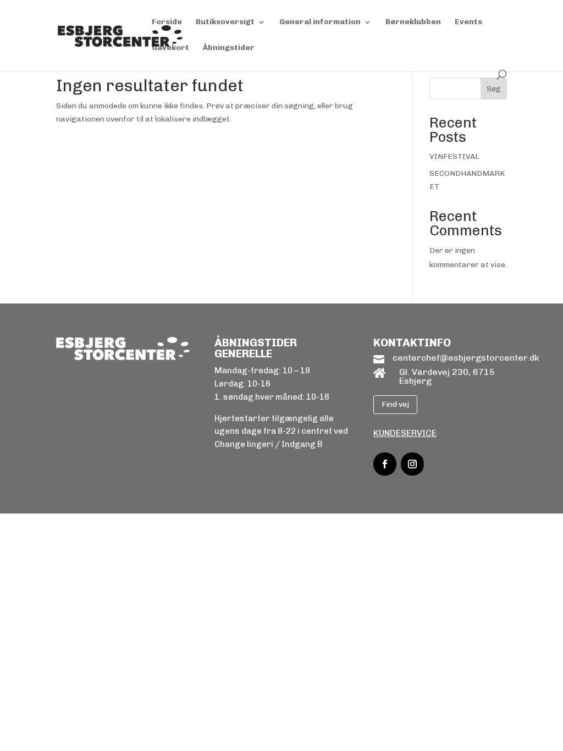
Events (468, 22)
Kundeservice (405, 433)
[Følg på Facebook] (384, 464)
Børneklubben (413, 22)
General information (320, 22)
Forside (167, 22)
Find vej (395, 404)
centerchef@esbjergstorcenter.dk (466, 357)
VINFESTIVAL (454, 156)
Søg (494, 88)
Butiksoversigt (225, 22)
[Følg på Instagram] (412, 464)
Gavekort (170, 48)
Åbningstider (229, 48)
